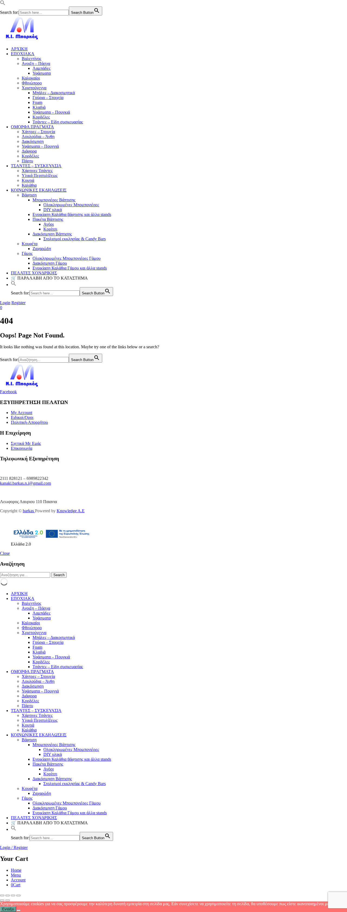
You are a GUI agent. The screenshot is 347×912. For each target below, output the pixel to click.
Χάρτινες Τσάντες (37, 170)
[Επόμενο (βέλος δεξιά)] (7, 900)
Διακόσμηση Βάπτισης (52, 234)
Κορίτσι (50, 229)
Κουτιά (28, 180)
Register (18, 302)
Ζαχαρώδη (42, 248)
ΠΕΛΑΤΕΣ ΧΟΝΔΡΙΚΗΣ (34, 273)
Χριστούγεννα (34, 88)
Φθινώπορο (32, 83)
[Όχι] (18, 910)
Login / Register (14, 847)
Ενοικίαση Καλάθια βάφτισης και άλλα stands (72, 214)
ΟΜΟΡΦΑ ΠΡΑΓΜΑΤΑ (32, 126)
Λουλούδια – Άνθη (38, 136)
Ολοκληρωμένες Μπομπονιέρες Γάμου (67, 258)
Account (18, 880)
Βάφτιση (29, 195)
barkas (29, 511)
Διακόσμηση (33, 141)
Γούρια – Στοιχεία (48, 97)
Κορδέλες (41, 117)
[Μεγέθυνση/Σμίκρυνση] (2, 895)
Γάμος (27, 253)
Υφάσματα (42, 73)
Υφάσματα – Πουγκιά (51, 112)
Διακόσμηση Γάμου (50, 263)
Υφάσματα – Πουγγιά (40, 146)
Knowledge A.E (71, 511)
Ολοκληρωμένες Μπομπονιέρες (71, 204)
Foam (37, 102)
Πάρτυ (27, 161)
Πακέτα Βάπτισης (48, 219)
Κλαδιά (39, 107)
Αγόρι (48, 224)
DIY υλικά (52, 209)
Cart (15, 885)
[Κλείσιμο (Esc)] (18, 895)
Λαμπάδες (41, 68)
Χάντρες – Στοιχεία (38, 131)
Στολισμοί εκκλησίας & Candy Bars (74, 239)
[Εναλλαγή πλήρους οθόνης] (7, 895)
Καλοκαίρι (31, 78)
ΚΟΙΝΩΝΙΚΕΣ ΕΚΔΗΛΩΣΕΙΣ (38, 190)
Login (5, 302)
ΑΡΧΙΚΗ (19, 49)
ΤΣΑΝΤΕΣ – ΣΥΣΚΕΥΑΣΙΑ (36, 165)
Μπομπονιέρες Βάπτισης (54, 200)
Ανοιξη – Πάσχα (36, 63)
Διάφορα (29, 151)
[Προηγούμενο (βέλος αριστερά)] (2, 900)
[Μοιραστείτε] (13, 895)
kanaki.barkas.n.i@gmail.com (25, 483)
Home (16, 870)
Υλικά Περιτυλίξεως (39, 175)
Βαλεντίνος (31, 58)
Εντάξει (8, 909)
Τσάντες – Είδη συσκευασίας (58, 122)
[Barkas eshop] (22, 39)
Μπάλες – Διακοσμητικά (54, 92)
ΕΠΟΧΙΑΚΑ (22, 53)
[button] (2, 4)
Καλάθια (29, 185)
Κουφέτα (29, 243)
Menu (16, 875)
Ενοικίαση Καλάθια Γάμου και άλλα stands (70, 268)
